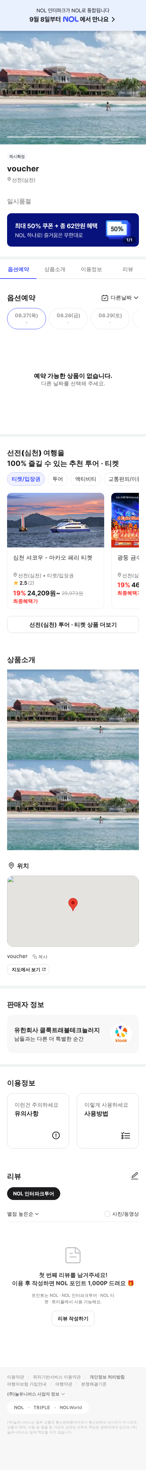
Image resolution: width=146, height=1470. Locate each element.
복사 (42, 956)
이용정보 (91, 269)
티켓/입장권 (26, 478)
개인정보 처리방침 (107, 1377)
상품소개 (55, 269)
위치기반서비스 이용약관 (57, 1377)
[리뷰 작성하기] (134, 1176)
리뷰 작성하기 (73, 1318)
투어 (57, 478)
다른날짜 (121, 297)
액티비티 (85, 478)
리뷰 (128, 269)
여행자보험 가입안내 (26, 1384)
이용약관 (15, 1377)
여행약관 (63, 1384)
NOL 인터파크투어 (33, 1193)
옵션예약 (18, 269)
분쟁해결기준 (94, 1384)
